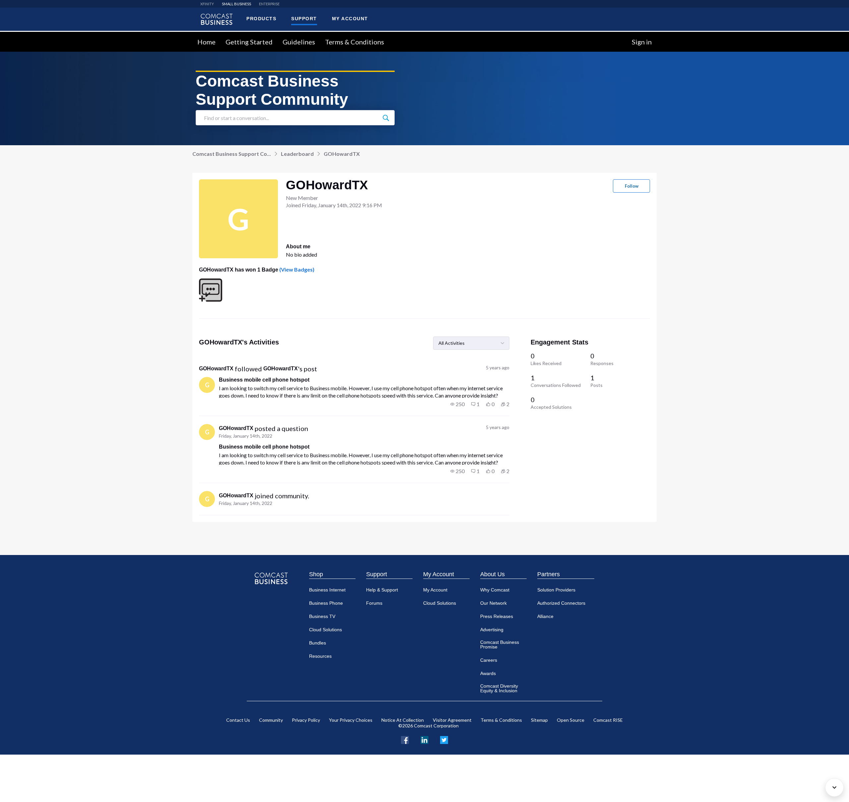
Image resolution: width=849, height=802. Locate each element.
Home (206, 42)
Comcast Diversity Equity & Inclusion (499, 688)
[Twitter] (444, 739)
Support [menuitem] (304, 18)
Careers (488, 660)
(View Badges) (296, 269)
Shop (316, 574)
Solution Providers (556, 589)
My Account (438, 574)
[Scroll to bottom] (834, 787)
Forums (374, 603)
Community (271, 720)
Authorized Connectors (561, 603)
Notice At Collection (402, 720)
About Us (492, 574)
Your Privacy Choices (350, 720)
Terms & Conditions (354, 42)
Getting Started (249, 42)
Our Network (493, 603)
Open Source (570, 720)
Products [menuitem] (261, 18)
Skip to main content (27, 35)
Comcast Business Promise (499, 644)
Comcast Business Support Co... (231, 154)
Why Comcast (494, 589)
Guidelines (299, 42)
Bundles (317, 643)
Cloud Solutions (325, 629)
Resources (320, 656)
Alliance (545, 616)
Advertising (491, 629)
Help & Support (382, 589)
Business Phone (326, 603)
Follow (631, 186)
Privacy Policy (306, 720)
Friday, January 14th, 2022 (245, 436)
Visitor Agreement (452, 720)
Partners (548, 574)
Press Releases (496, 616)
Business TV (322, 616)
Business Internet (327, 589)
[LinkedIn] (424, 739)
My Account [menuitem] (350, 18)
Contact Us (238, 720)
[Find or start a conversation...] (385, 117)
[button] (457, 404)
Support (376, 574)
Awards (488, 673)
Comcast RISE (608, 720)
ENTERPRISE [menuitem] (269, 4)
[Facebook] (405, 739)
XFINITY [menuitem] (207, 4)
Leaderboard (297, 154)
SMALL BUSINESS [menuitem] (236, 4)
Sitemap (539, 720)
